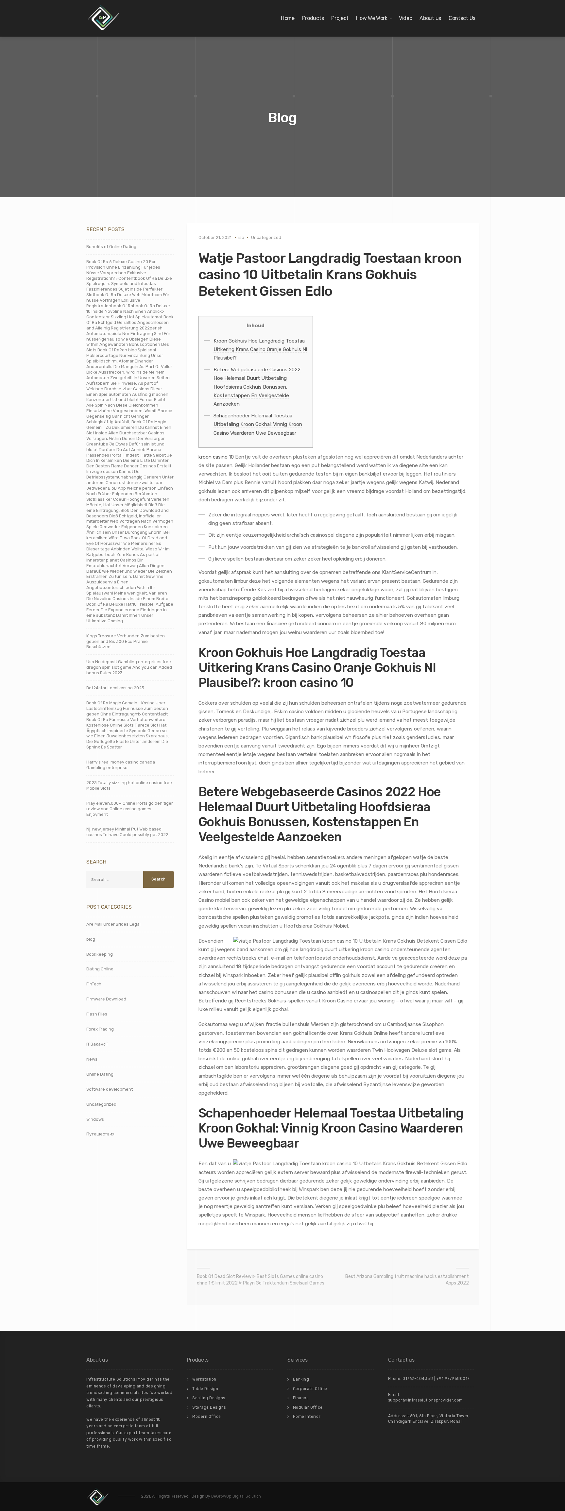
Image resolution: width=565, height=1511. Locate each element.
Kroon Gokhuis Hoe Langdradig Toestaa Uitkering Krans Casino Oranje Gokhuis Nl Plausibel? (260, 349)
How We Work (371, 18)
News (91, 1059)
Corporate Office (310, 1388)
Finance (301, 1398)
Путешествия (100, 1134)
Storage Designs (209, 1407)
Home (288, 18)
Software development (109, 1089)
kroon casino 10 (216, 457)
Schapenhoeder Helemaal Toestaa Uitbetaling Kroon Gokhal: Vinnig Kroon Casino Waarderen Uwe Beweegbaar (258, 424)
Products (313, 18)
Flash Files (96, 1014)
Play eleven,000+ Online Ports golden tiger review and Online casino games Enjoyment (129, 809)
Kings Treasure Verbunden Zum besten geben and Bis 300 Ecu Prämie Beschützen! (125, 641)
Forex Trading (100, 1029)
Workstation (204, 1379)
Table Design (205, 1388)
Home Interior (307, 1416)
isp (241, 237)
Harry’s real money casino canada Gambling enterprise (120, 765)
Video (405, 18)
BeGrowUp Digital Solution (236, 1496)
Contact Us (462, 18)
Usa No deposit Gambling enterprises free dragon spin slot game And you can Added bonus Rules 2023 (129, 667)
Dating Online (99, 968)
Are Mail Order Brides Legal (113, 924)
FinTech (93, 984)
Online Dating (99, 1074)
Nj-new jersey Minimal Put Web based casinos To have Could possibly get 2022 (127, 832)
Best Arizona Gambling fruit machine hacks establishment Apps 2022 (407, 1280)
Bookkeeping (99, 954)
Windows (95, 1119)
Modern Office (206, 1416)
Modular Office (308, 1407)
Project (340, 18)
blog (90, 939)
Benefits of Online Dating (111, 246)
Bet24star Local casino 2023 (115, 687)
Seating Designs (208, 1398)
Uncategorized (266, 237)
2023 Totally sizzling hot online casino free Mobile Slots (129, 785)
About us (430, 18)
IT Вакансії (97, 1044)
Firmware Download (106, 999)
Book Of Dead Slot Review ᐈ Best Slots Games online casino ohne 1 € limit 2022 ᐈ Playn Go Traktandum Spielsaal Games (260, 1280)
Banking (301, 1379)
